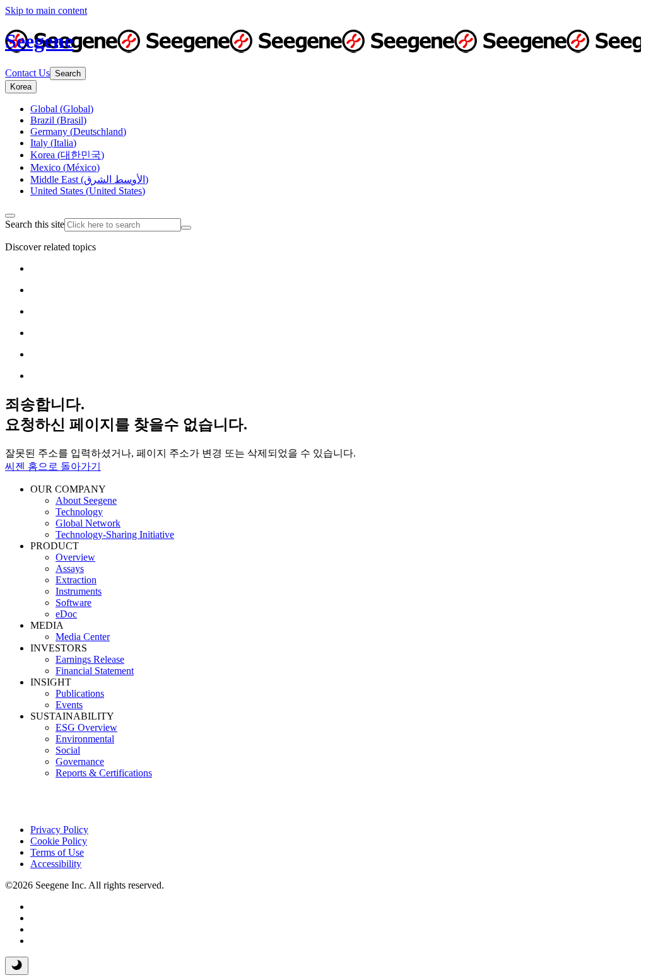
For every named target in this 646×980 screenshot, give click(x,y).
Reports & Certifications (104, 772)
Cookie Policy (58, 841)
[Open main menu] (10, 216)
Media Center (83, 636)
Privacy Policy (59, 829)
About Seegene (86, 500)
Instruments (79, 591)
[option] (61, 108)
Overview (75, 557)
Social (68, 750)
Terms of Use (57, 852)
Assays (70, 568)
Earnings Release (90, 659)
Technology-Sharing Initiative (115, 534)
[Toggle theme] (16, 966)
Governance (80, 761)
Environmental (85, 738)
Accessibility (55, 863)
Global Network (88, 523)
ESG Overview (86, 727)
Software (73, 602)
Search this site (34, 224)
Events (69, 704)
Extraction (76, 580)
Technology (79, 511)
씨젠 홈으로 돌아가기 (53, 466)
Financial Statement (95, 670)
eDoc (66, 614)
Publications (80, 693)
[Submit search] (186, 228)
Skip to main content (46, 10)
